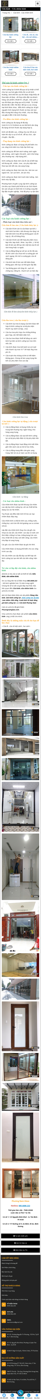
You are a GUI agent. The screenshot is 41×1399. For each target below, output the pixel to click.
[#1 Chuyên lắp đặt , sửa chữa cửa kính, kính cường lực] (4, 3)
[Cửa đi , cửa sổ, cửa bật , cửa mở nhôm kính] (30, 24)
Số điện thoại (12, 1304)
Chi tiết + (10, 41)
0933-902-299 (11, 1314)
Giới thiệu (5, 1295)
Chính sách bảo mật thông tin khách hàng (15, 1299)
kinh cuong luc (26, 1391)
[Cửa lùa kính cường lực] (10, 24)
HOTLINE (10, 1312)
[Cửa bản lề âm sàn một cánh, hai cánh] (30, 57)
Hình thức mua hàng (8, 1291)
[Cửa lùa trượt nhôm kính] (10, 57)
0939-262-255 (11, 1306)
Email (9, 1320)
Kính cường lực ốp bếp (30, 598)
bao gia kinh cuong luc (10, 1391)
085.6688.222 (24, 1206)
